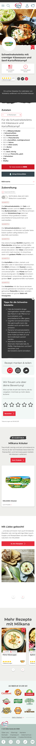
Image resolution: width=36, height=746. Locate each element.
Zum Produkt (17, 460)
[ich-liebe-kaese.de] (5, 724)
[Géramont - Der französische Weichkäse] (7, 692)
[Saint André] (7, 710)
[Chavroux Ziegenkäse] (29, 692)
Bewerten (8, 413)
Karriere (23, 732)
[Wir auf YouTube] (32, 742)
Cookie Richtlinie (24, 737)
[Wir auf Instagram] (11, 742)
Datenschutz (26, 735)
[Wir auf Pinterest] (18, 742)
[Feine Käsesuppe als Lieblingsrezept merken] (23, 630)
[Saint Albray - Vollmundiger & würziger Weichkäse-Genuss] (18, 710)
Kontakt (5, 735)
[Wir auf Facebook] (3, 742)
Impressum (14, 735)
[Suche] (8, 5)
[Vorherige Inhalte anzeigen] (13, 597)
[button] (22, 78)
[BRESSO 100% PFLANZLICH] (29, 701)
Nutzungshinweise (9, 737)
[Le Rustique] (29, 711)
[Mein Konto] (27, 5)
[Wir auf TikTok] (25, 742)
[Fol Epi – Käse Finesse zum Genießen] (17, 692)
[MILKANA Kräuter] (9, 44)
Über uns (5, 732)
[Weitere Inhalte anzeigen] (22, 597)
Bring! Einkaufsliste (19, 174)
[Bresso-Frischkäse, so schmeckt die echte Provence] (18, 701)
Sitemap (14, 732)
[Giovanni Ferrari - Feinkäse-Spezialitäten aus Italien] (7, 701)
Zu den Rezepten (17, 544)
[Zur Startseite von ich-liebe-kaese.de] (18, 6)
